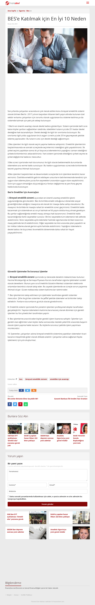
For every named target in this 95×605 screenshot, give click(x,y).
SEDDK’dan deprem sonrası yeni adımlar (47, 438)
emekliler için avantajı (59, 379)
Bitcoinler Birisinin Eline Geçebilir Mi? (23, 397)
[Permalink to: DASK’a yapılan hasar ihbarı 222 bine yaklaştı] (31, 428)
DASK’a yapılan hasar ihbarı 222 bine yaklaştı (30, 438)
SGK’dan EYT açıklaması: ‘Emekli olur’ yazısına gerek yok (14, 441)
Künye (16, 595)
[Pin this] (20, 404)
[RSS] (34, 390)
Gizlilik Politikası (26, 595)
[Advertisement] (47, 92)
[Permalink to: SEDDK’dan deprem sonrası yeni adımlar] (47, 428)
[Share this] (10, 404)
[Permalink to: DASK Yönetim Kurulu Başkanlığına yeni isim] (80, 428)
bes (20, 379)
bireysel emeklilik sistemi (36, 379)
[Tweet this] (15, 404)
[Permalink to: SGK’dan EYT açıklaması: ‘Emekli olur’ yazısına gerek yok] (15, 428)
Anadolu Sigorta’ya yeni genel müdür (63, 438)
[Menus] (88, 3)
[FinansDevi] (12, 3)
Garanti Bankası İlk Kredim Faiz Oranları (70, 397)
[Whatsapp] (26, 404)
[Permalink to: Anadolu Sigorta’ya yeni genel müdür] (64, 428)
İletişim (9, 595)
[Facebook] (22, 390)
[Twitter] (28, 390)
